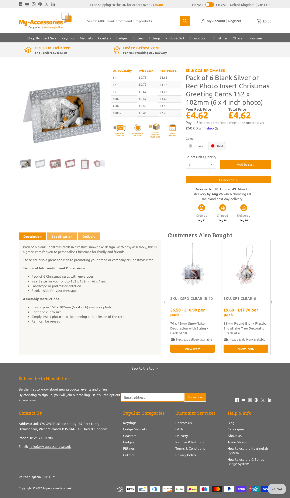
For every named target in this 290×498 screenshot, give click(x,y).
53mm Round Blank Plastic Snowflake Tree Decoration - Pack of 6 (245, 328)
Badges (128, 442)
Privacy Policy (185, 455)
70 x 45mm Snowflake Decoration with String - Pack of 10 (189, 328)
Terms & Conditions (190, 448)
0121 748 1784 (41, 437)
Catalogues (236, 429)
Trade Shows (237, 442)
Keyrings (129, 422)
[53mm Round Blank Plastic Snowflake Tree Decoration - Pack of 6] (246, 264)
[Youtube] (27, 3)
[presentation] (165, 302)
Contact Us (183, 422)
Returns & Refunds (189, 442)
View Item (193, 348)
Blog (231, 422)
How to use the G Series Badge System (246, 461)
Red (220, 146)
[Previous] (25, 112)
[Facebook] (20, 3)
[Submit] (185, 21)
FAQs (179, 429)
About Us (235, 435)
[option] (62, 112)
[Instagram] (33, 3)
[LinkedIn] (53, 3)
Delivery (181, 435)
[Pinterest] (40, 3)
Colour (190, 138)
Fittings (129, 448)
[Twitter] (46, 3)
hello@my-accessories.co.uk (50, 446)
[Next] (98, 112)
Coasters (129, 435)
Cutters (128, 455)
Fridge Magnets (135, 429)
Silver (199, 146)
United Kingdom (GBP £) (248, 5)
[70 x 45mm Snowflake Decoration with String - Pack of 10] (192, 264)
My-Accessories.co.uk (57, 488)
